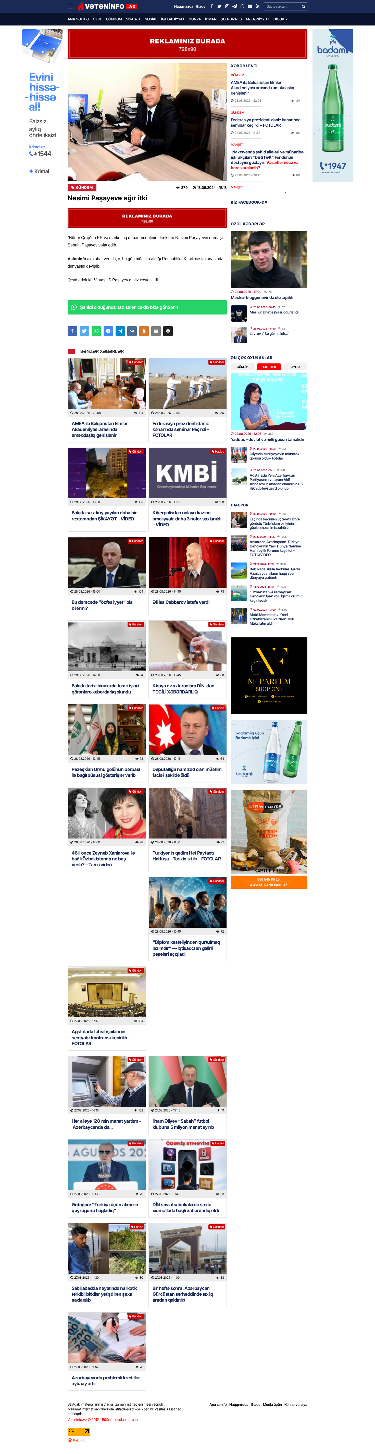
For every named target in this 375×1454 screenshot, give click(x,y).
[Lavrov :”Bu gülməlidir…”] (239, 335)
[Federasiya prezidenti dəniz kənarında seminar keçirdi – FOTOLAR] (188, 387)
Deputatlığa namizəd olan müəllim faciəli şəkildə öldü (187, 772)
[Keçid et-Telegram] (235, 6)
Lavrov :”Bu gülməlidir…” (269, 333)
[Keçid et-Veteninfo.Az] (107, 6)
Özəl (97, 19)
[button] (168, 331)
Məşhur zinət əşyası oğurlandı (274, 312)
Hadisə (219, 451)
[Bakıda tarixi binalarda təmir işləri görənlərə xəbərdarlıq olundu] (107, 650)
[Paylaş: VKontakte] (132, 331)
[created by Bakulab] (187, 1440)
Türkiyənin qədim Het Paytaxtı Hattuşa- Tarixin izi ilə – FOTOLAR (187, 855)
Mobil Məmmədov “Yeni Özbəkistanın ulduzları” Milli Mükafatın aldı (272, 618)
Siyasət (133, 19)
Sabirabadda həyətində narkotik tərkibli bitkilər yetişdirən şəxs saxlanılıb (104, 1294)
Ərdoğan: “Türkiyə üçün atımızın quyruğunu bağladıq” (105, 1207)
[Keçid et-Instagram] (227, 6)
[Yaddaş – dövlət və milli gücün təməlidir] (269, 401)
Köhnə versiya (295, 1404)
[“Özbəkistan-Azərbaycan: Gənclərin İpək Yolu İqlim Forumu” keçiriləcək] (239, 593)
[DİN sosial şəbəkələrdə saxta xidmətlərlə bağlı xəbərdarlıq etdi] (188, 1168)
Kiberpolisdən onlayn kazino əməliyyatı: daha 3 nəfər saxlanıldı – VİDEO (187, 518)
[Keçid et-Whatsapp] (242, 6)
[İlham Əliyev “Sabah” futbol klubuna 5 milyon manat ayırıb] (188, 1085)
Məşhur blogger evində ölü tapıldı (262, 297)
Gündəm (114, 19)
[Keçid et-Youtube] (250, 6)
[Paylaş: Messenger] (108, 331)
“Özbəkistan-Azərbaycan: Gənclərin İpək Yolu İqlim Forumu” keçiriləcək (276, 596)
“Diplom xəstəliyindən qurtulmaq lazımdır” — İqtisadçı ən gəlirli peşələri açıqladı (186, 948)
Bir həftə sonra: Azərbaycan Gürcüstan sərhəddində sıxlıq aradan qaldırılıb (183, 1294)
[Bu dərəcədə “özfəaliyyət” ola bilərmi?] (107, 566)
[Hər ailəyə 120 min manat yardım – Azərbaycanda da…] (107, 1085)
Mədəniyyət (257, 19)
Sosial (151, 19)
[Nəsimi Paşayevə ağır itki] (147, 122)
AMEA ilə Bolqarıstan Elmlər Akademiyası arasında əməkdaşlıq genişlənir (100, 429)
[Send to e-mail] (156, 331)
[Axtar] (303, 6)
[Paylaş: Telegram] (120, 331)
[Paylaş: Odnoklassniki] (144, 331)
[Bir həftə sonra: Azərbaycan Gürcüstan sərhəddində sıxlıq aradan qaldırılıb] (188, 1252)
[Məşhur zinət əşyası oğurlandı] (239, 313)
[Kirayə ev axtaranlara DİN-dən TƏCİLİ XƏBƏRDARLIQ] (188, 650)
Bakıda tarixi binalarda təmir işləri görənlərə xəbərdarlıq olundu (105, 688)
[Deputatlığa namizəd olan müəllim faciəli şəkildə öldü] (188, 733)
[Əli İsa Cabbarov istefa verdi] (188, 566)
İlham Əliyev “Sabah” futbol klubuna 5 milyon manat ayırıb (183, 1124)
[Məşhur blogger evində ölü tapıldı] (269, 259)
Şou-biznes (231, 19)
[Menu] (73, 6)
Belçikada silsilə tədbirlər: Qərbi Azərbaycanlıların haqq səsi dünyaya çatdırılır (275, 573)
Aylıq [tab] (295, 367)
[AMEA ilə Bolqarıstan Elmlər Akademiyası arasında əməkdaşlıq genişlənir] (107, 387)
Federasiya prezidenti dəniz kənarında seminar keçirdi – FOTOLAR (181, 429)
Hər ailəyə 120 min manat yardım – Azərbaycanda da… (106, 1124)
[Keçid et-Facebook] (212, 6)
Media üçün (272, 1404)
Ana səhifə (78, 19)
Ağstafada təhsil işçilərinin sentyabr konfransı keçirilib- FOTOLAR (100, 1037)
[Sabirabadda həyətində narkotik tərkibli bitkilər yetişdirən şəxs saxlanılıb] (107, 1252)
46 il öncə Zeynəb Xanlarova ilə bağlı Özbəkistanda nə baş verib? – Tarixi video (103, 859)
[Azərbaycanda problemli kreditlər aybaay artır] (107, 1342)
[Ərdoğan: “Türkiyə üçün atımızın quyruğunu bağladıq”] (107, 1168)
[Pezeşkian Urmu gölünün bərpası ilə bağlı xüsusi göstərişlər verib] (107, 733)
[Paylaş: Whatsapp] (96, 331)
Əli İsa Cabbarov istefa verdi (181, 602)
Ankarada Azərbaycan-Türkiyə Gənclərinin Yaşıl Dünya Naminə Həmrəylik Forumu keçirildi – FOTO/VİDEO (275, 548)
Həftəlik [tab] (269, 367)
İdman (211, 19)
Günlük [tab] (243, 367)
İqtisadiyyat (173, 19)
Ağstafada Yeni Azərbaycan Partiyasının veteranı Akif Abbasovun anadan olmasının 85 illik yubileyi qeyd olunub (276, 481)
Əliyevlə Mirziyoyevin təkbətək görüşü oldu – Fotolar (274, 456)
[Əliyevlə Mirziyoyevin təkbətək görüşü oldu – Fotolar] (239, 455)
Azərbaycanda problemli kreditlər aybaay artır (106, 1380)
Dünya (195, 19)
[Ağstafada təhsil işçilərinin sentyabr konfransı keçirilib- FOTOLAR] (107, 996)
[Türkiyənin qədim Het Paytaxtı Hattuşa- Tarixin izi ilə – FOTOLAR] (188, 817)
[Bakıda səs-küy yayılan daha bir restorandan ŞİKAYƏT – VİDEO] (107, 477)
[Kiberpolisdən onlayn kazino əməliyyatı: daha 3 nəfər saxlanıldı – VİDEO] (188, 477)
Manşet (237, 145)
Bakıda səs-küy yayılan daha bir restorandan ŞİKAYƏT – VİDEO (104, 515)
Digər (278, 19)
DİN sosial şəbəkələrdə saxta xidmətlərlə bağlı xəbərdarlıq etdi (186, 1207)
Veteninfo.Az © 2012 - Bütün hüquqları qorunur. (103, 1419)
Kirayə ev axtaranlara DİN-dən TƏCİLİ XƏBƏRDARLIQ (183, 688)
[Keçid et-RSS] (257, 6)
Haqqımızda (238, 1404)
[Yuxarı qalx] (361, 1440)
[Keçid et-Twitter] (219, 6)
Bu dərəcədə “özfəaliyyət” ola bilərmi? (102, 605)
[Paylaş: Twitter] (84, 331)
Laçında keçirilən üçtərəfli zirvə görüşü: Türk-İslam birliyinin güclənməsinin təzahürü (275, 523)
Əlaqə (255, 1404)
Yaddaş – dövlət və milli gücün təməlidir (267, 439)
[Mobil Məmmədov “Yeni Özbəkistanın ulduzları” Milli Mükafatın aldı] (239, 616)
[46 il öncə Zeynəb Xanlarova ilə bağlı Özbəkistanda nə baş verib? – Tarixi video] (107, 817)
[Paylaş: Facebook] (72, 331)
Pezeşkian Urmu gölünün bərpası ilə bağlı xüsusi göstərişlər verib (106, 772)
